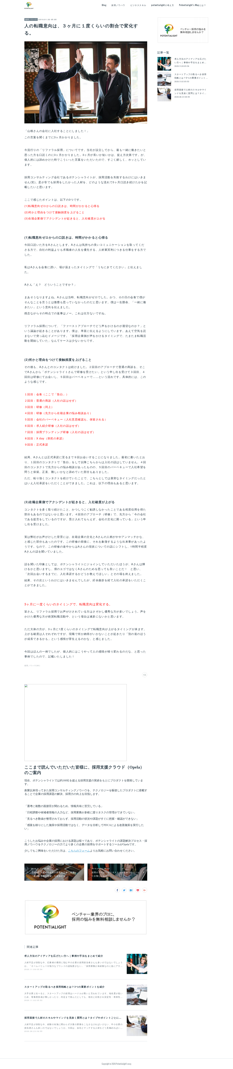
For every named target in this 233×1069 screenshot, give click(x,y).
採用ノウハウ (118, 5)
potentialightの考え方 (162, 5)
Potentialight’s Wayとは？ (192, 5)
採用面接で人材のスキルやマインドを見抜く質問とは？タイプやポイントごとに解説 (74, 1017)
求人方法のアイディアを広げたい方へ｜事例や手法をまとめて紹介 (63, 955)
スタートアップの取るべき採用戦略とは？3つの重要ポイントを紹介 (64, 986)
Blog (104, 5)
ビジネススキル (138, 5)
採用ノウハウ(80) (32, 665)
